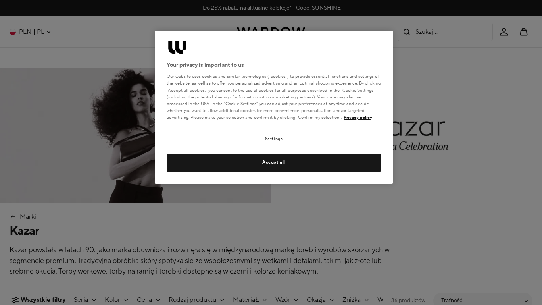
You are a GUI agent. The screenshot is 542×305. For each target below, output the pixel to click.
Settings (274, 139)
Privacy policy (358, 117)
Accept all (273, 162)
